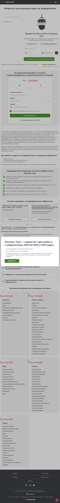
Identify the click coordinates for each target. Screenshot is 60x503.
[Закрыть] (56, 239)
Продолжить (12, 261)
